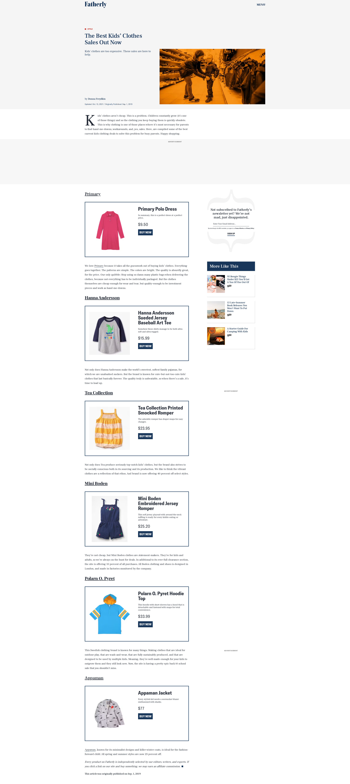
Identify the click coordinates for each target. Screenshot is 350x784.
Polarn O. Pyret (100, 578)
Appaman (94, 678)
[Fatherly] (96, 5)
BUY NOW (145, 232)
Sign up (231, 233)
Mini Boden (96, 483)
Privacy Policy (250, 228)
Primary (93, 194)
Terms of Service (239, 228)
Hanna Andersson (102, 298)
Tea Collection (99, 393)
